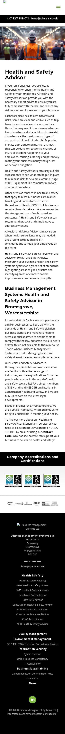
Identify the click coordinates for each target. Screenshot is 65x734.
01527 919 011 (32, 561)
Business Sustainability (32, 668)
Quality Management (32, 634)
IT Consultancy (32, 663)
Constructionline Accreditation (32, 614)
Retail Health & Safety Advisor (32, 585)
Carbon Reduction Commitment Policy (32, 673)
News (32, 683)
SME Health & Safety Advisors (32, 590)
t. (18, 18)
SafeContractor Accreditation (32, 609)
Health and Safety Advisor (32, 595)
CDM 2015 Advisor (32, 599)
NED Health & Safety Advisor (32, 623)
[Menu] (58, 7)
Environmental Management (32, 639)
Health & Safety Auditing (32, 580)
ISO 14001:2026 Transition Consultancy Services (32, 644)
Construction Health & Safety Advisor (32, 604)
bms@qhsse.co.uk (32, 566)
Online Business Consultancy (32, 658)
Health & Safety (32, 575)
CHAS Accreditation (32, 619)
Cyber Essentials (32, 654)
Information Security (32, 649)
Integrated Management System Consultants (31, 713)
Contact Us (32, 678)
